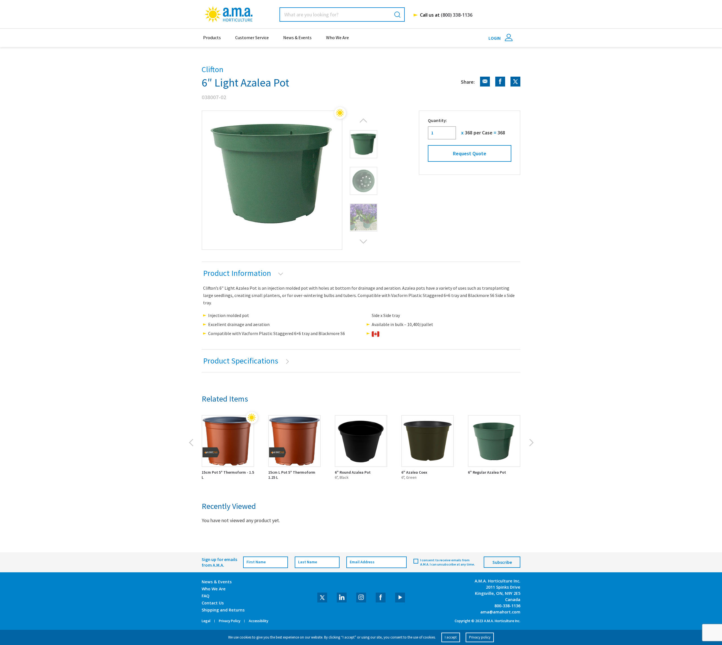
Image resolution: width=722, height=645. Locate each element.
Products (212, 37)
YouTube (400, 597)
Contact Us (213, 603)
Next (363, 241)
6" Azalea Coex (414, 472)
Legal (206, 621)
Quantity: (437, 120)
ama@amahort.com (500, 612)
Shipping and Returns (223, 610)
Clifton (212, 69)
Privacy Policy (229, 621)
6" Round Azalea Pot (353, 472)
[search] (397, 14)
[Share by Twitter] (513, 85)
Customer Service (252, 37)
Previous (363, 120)
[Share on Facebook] (498, 85)
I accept (451, 637)
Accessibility (258, 621)
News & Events (297, 37)
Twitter (322, 597)
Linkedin (342, 597)
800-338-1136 (507, 605)
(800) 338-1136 (456, 15)
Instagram (361, 597)
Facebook (381, 597)
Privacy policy (479, 637)
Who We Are (337, 37)
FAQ (206, 596)
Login (494, 38)
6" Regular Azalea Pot (487, 472)
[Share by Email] (483, 85)
